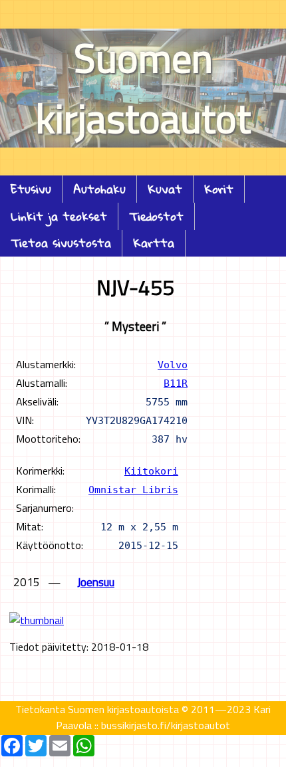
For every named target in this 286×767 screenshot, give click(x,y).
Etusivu (31, 189)
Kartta (153, 243)
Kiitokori (151, 471)
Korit (218, 189)
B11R (176, 383)
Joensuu (95, 582)
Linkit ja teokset (59, 216)
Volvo (173, 364)
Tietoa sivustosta (61, 243)
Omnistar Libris (133, 489)
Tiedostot (156, 216)
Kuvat (165, 189)
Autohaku (99, 189)
